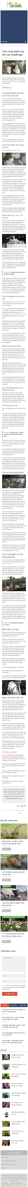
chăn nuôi (22, 197)
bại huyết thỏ (10, 109)
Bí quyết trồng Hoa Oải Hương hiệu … (18, 1066)
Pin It (19, 813)
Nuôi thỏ (4, 755)
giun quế (20, 545)
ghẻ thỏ (17, 224)
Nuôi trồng (14, 1152)
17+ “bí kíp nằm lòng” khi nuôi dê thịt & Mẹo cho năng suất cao (13, 935)
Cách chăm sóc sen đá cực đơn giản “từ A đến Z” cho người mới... (13, 1010)
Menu (3, 41)
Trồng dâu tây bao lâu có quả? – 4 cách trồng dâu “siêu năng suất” (13, 1026)
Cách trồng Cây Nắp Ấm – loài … (17, 1142)
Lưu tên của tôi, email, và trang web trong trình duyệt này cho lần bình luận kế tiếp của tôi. (13, 987)
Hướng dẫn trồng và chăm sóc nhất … (17, 1056)
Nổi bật (5, 1005)
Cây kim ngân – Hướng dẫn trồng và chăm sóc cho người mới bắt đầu (13, 1041)
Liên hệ (4, 1168)
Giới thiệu (5, 1157)
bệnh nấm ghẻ (17, 215)
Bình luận (23, 1005)
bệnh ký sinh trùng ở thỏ (17, 302)
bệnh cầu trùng (15, 150)
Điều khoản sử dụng (8, 1164)
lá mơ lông (9, 563)
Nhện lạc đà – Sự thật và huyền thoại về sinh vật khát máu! (12, 842)
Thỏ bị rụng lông (9, 752)
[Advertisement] (14, 25)
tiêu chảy (11, 314)
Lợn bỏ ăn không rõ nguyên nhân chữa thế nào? (13, 904)
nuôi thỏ (17, 81)
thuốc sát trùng (6, 291)
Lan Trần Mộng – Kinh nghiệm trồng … (18, 1123)
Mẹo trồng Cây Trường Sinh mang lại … (18, 1094)
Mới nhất (14, 1005)
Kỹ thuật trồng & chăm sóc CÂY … (18, 1113)
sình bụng (19, 314)
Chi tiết (5, 849)
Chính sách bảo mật (8, 1161)
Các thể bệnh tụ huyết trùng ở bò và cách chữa (13, 873)
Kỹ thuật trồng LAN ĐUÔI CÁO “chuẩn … (17, 1085)
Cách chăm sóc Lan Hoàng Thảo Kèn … (17, 1104)
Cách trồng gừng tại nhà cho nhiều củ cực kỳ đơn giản (13, 1034)
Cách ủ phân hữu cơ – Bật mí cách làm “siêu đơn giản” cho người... (13, 1018)
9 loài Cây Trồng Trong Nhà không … (18, 1075)
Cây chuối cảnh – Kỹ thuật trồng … (17, 1132)
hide (10, 87)
